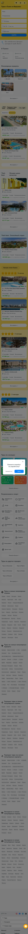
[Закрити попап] (23, 462)
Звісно (19, 471)
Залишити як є (9, 471)
